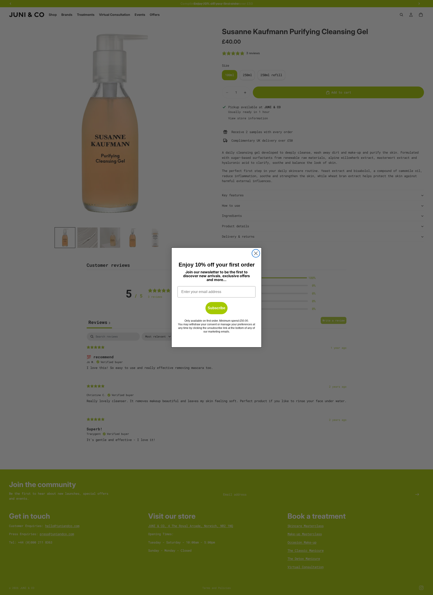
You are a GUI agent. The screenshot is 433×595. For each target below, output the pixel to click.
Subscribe (216, 308)
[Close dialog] (256, 253)
